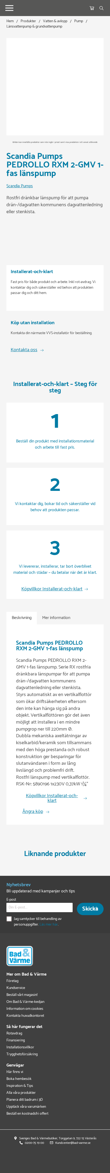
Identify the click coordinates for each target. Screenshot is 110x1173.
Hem (10, 21)
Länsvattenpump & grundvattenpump (34, 27)
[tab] (21, 618)
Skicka (90, 909)
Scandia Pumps (19, 186)
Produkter (28, 21)
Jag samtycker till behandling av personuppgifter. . (37, 921)
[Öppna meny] (9, 8)
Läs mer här (49, 925)
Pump (78, 21)
